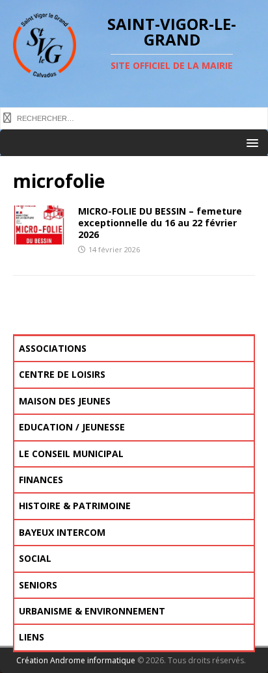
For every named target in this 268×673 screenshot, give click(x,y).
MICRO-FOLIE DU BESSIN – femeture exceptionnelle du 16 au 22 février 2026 (160, 223)
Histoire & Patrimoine (75, 505)
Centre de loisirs (62, 374)
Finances (41, 479)
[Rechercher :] (134, 117)
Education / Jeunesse (72, 427)
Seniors (38, 585)
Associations (53, 348)
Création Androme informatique (75, 660)
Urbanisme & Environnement (92, 611)
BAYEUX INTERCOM (62, 532)
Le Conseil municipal (71, 453)
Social (35, 558)
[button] (250, 142)
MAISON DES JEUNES (65, 401)
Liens (31, 637)
